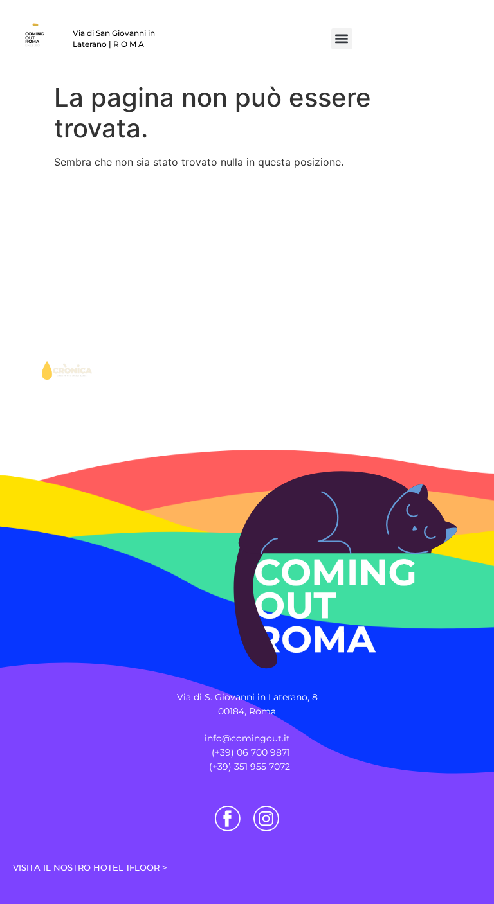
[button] (341, 38)
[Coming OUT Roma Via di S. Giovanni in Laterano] (302, 540)
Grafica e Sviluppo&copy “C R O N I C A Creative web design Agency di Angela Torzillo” (65, 334)
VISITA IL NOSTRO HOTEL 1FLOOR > (90, 867)
